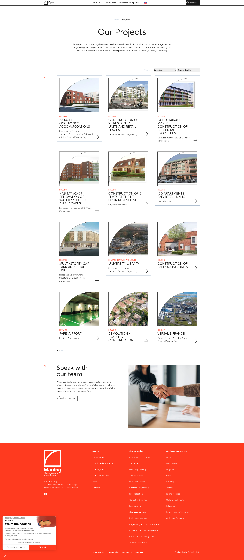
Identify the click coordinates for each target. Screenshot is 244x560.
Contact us (192, 3)
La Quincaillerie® (192, 552)
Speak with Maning (67, 398)
